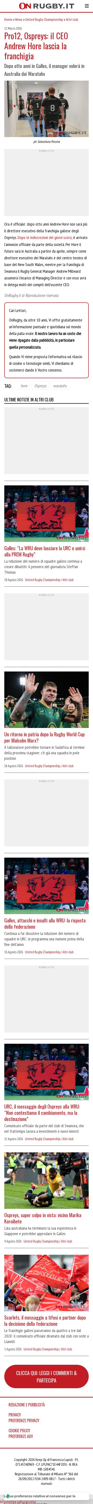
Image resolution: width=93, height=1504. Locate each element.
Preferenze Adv (21, 1436)
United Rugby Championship (44, 19)
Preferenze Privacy (24, 1420)
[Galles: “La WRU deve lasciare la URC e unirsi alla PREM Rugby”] (46, 514)
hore (24, 385)
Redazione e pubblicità (27, 1405)
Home (8, 19)
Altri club (72, 19)
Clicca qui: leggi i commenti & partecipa (46, 1376)
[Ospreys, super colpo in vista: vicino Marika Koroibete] (46, 1181)
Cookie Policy (19, 1430)
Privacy (15, 1415)
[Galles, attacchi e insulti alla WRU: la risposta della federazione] (46, 886)
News (18, 19)
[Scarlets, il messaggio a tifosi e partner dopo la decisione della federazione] (46, 1283)
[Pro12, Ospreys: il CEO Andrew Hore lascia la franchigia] (46, 109)
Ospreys (40, 385)
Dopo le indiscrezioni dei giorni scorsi (44, 237)
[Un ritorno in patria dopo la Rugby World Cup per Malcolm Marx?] (46, 700)
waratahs (60, 385)
